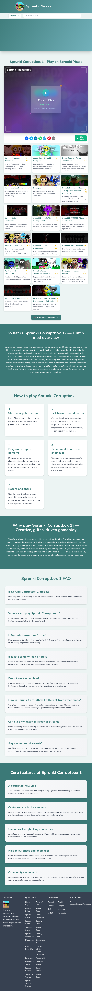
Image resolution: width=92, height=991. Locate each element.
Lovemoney (29, 958)
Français (61, 905)
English (60, 902)
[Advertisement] (46, 35)
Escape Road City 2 (29, 949)
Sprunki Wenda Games (28, 983)
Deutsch (51, 902)
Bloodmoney (30, 940)
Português (62, 913)
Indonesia (61, 909)
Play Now (82, 138)
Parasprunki (40, 958)
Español (51, 905)
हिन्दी (49, 909)
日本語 (50, 913)
